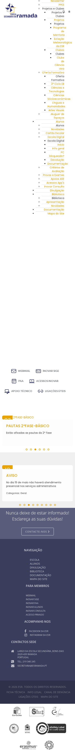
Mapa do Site (56, 213)
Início (61, 144)
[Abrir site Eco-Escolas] (17, 711)
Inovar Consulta (54, 186)
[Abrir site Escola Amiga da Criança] (27, 728)
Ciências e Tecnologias (56, 89)
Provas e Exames (53, 175)
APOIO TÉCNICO (21, 391)
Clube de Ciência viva (59, 63)
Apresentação (55, 202)
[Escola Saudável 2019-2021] (37, 711)
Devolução (57, 160)
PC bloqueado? (56, 154)
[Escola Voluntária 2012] (57, 711)
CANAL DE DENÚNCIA (57, 692)
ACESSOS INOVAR (47, 380)
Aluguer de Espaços (57, 116)
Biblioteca (58, 194)
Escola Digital (56, 137)
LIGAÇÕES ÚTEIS (55, 391)
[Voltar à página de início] (20, 10)
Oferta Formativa (53, 72)
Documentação (58, 164)
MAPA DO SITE (49, 696)
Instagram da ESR (40, 635)
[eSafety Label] (51, 728)
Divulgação (57, 190)
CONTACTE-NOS (36, 531)
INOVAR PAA (32, 603)
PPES (61, 5)
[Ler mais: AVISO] (37, 467)
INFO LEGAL (34, 692)
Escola (34, 560)
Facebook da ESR (38, 631)
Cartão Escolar (55, 133)
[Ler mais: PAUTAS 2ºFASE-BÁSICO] (37, 417)
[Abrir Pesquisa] (64, 11)
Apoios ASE (57, 179)
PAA (20, 380)
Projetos (59, 20)
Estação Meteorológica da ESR (62, 42)
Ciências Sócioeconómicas (59, 97)
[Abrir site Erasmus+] (28, 745)
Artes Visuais (56, 110)
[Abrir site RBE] (14, 728)
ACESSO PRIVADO (35, 614)
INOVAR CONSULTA (36, 610)
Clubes (60, 50)
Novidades (57, 129)
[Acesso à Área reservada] (69, 11)
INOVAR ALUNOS (34, 607)
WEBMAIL (24, 370)
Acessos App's (55, 183)
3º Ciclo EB (57, 84)
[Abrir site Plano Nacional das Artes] (49, 745)
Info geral (58, 148)
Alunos (60, 121)
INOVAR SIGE (51, 370)
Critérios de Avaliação (57, 169)
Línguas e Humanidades (56, 104)
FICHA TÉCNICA (16, 692)
